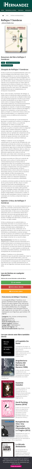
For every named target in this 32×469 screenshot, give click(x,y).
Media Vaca (10, 23)
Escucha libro (17, 291)
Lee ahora (17, 282)
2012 (17, 321)
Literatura (20, 10)
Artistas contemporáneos (17, 15)
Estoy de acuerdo (16, 466)
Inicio (2, 10)
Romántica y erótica (11, 10)
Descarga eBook (17, 287)
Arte (7, 15)
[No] (30, 463)
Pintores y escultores (7, 65)
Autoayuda (28, 10)
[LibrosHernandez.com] (16, 5)
